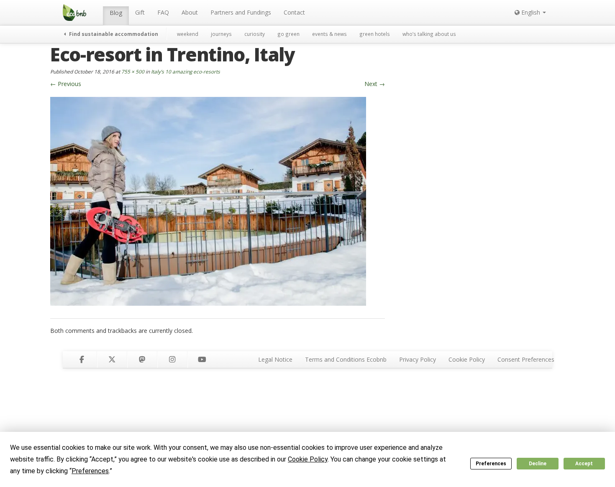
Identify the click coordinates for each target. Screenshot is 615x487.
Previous (65, 84)
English (531, 12)
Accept (584, 464)
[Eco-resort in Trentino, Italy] (208, 200)
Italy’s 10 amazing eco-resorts (185, 71)
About (190, 12)
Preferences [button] (90, 471)
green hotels (374, 33)
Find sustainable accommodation (113, 33)
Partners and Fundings (240, 12)
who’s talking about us (429, 33)
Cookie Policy (466, 359)
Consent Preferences (525, 359)
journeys (221, 33)
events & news (329, 33)
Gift (140, 12)
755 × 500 (132, 71)
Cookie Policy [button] (308, 459)
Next (374, 84)
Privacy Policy (417, 359)
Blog (116, 13)
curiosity (254, 33)
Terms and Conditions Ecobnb (346, 359)
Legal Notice (275, 359)
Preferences (491, 464)
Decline (537, 464)
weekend (187, 33)
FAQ (163, 12)
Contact (294, 12)
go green (288, 33)
